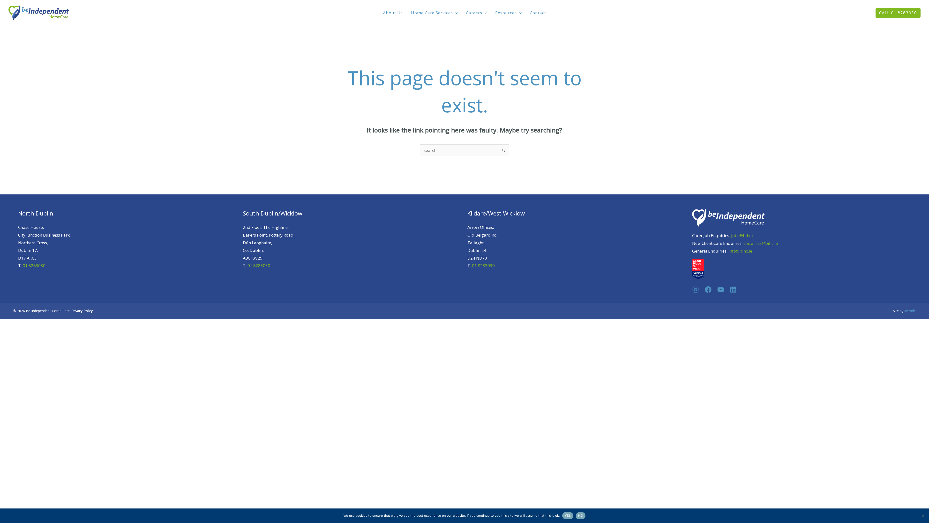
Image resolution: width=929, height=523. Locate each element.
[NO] (923, 515)
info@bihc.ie (740, 251)
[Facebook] (708, 289)
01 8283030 (34, 265)
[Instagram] (695, 289)
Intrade (910, 310)
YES (568, 515)
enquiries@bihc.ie (760, 243)
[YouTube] (720, 289)
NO (580, 515)
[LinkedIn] (733, 289)
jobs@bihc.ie (743, 235)
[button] (455, 12)
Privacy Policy (82, 310)
